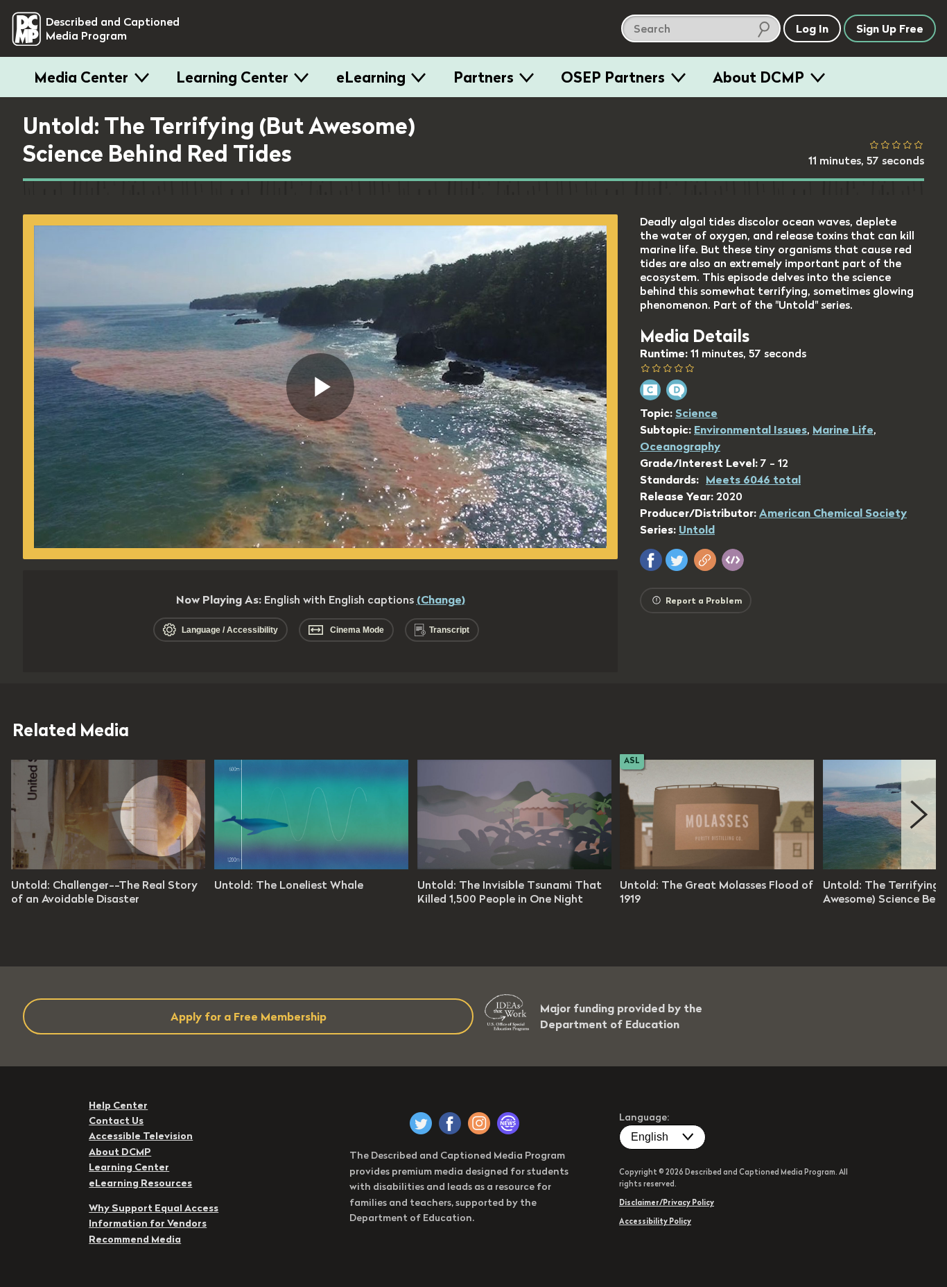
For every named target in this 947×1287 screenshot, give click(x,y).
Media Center (81, 77)
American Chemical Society (833, 513)
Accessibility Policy (655, 1221)
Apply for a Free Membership (249, 1016)
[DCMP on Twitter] (421, 1123)
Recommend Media (135, 1239)
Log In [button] (812, 28)
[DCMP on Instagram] (479, 1123)
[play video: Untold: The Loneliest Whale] (311, 865)
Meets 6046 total (753, 479)
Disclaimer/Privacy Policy (666, 1202)
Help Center (118, 1105)
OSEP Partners (613, 77)
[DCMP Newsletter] (508, 1123)
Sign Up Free (889, 28)
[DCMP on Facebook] (450, 1123)
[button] (651, 560)
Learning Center (232, 77)
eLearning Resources (140, 1183)
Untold (697, 529)
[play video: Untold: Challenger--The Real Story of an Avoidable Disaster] (108, 865)
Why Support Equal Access (153, 1208)
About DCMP (758, 77)
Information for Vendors (148, 1223)
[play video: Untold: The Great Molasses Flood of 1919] (717, 865)
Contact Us (116, 1120)
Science (696, 413)
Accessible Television (141, 1136)
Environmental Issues (750, 429)
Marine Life (843, 429)
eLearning (371, 77)
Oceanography (680, 446)
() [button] (441, 599)
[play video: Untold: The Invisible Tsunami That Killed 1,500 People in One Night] (514, 865)
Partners (483, 77)
